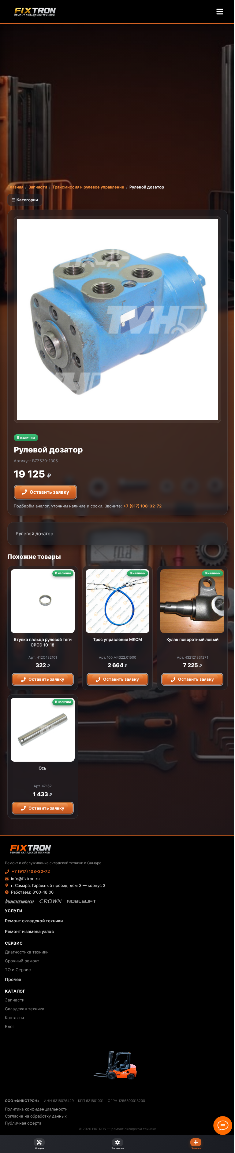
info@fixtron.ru (25, 878)
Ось (43, 768)
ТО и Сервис (18, 969)
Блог (9, 1026)
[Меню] (220, 11)
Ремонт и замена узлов (29, 931)
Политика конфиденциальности (36, 1109)
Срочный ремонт (22, 960)
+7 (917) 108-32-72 (142, 505)
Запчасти (37, 187)
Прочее (13, 979)
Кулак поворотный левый (192, 639)
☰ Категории (25, 199)
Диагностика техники (27, 952)
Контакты (14, 1017)
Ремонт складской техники (34, 920)
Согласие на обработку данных (36, 1116)
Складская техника (24, 1008)
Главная (15, 187)
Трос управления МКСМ (117, 639)
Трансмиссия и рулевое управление (88, 187)
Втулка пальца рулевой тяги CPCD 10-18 (43, 642)
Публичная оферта (23, 1123)
